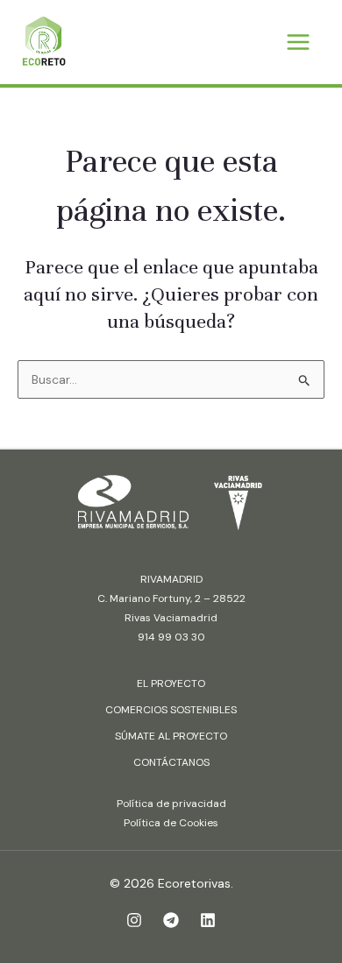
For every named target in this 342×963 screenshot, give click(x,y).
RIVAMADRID (171, 579)
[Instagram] (134, 920)
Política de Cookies (171, 823)
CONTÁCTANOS (171, 762)
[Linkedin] (208, 920)
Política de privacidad (171, 804)
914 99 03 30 (171, 637)
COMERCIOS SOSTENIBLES (171, 710)
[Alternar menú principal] (297, 42)
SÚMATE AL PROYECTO (171, 736)
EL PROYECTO (171, 683)
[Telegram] (171, 920)
